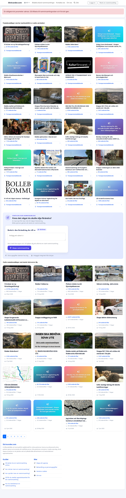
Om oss (69, 3)
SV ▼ (28, 2)
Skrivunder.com (15, 3)
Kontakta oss (60, 3)
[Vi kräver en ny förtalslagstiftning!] (17, 39)
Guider (6, 459)
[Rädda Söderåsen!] (78, 39)
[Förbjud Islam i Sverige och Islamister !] (17, 164)
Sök (77, 3)
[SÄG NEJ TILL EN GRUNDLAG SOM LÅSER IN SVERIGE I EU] (78, 102)
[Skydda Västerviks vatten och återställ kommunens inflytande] (47, 164)
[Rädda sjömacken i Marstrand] (47, 132)
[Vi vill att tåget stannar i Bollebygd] (17, 193)
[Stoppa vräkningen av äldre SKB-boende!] (109, 164)
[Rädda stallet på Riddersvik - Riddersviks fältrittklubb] (17, 102)
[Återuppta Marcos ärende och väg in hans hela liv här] (47, 71)
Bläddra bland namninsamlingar (43, 3)
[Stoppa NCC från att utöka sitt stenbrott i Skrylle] (109, 102)
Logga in (92, 3)
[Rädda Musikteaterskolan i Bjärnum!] (17, 71)
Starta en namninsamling (108, 3)
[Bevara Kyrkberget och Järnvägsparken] (109, 71)
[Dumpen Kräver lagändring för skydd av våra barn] (47, 194)
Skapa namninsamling (20, 248)
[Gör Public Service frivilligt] (78, 193)
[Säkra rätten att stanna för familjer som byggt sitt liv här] (17, 133)
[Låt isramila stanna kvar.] (109, 193)
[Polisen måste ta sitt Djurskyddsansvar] (47, 40)
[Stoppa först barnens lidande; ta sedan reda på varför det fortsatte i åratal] (47, 102)
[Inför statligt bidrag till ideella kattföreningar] (78, 133)
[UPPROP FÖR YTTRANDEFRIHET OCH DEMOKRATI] (78, 71)
